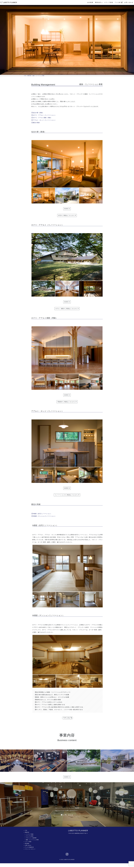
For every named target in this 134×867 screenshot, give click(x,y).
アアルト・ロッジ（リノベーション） (44, 120)
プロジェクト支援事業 (31, 837)
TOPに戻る (67, 718)
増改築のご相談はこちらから (67, 401)
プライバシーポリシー (30, 849)
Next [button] (100, 195)
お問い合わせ (128, 2)
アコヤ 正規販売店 (29, 847)
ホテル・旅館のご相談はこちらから (66, 308)
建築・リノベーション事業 (32, 839)
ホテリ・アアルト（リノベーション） (44, 115)
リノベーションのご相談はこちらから (66, 495)
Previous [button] (33, 195)
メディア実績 (28, 841)
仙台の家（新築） (38, 112)
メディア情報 (108, 2)
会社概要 (90, 2)
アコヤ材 (118, 2)
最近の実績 (36, 122)
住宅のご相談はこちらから (66, 215)
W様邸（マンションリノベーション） (44, 516)
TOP (26, 830)
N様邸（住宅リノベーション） (42, 513)
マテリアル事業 (29, 836)
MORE (66, 208)
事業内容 (98, 2)
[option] (67, 164)
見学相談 (27, 843)
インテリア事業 (29, 834)
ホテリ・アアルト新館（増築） (42, 117)
